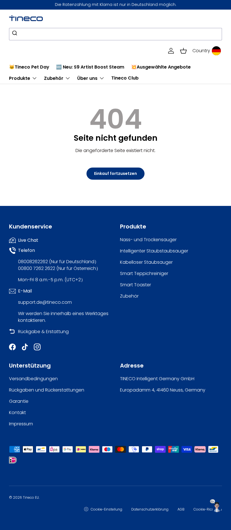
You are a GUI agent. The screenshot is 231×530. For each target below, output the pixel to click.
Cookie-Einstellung (106, 509)
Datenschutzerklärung (149, 509)
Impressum (21, 424)
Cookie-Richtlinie (208, 509)
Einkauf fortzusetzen (115, 173)
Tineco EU (31, 497)
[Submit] (15, 34)
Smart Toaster (135, 285)
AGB (181, 509)
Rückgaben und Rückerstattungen (46, 390)
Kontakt (17, 412)
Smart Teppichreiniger (144, 273)
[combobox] (115, 34)
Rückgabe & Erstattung (43, 331)
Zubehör (129, 296)
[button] (183, 51)
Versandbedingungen (33, 378)
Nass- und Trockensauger (148, 239)
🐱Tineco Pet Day (29, 67)
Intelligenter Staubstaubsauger (154, 251)
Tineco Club (125, 78)
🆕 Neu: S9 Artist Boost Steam (90, 67)
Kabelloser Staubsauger (146, 262)
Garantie (18, 401)
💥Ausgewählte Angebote (161, 67)
